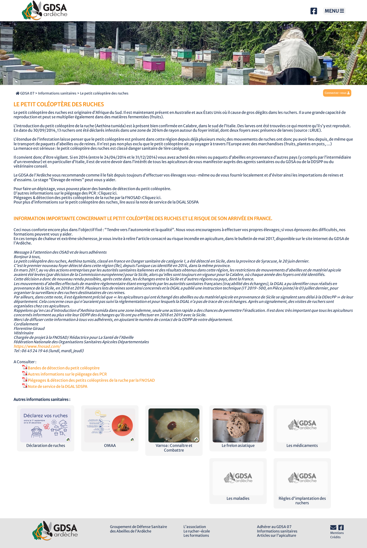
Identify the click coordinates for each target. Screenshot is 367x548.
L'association (195, 526)
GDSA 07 (27, 93)
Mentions (337, 533)
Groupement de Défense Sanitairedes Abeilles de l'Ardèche (138, 529)
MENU (332, 11)
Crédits (335, 537)
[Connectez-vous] (348, 93)
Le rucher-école (197, 531)
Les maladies (238, 498)
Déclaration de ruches (45, 445)
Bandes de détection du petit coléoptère (64, 368)
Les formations (196, 535)
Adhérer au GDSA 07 (274, 526)
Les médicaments (302, 445)
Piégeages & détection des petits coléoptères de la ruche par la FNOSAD (91, 380)
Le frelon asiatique (238, 445)
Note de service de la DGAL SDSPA (57, 386)
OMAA (110, 445)
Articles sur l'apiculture (276, 535)
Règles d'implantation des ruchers (302, 500)
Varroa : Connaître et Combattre (174, 447)
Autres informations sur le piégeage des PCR (67, 374)
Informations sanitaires (57, 93)
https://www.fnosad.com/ (37, 346)
